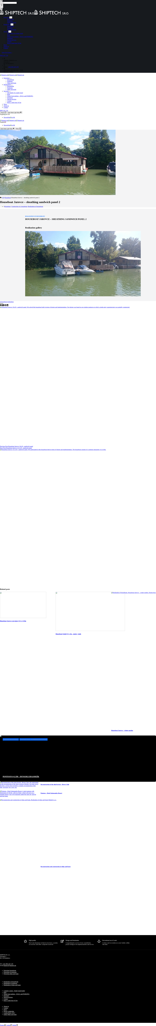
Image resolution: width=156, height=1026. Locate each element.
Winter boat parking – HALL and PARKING (20, 96)
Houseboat (7, 206)
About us (6, 106)
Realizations (7, 84)
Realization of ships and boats (12, 985)
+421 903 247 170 (8, 964)
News (5, 104)
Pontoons (10, 81)
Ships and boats (11, 83)
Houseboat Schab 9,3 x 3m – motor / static (68, 634)
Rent (8, 94)
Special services (11, 99)
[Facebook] (1, 305)
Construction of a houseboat (19, 206)
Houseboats (10, 79)
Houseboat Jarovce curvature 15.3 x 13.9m (13, 621)
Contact (6, 107)
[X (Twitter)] (3, 305)
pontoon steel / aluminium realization (33, 739)
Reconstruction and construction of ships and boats (56, 866)
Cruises (9, 101)
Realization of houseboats (11, 981)
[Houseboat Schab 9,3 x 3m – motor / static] (90, 630)
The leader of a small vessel (15, 93)
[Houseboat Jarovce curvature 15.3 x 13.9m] (23, 617)
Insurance (10, 97)
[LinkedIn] (7, 305)
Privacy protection (9, 1011)
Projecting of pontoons (10, 972)
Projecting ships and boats (11, 974)
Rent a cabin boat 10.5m (14, 102)
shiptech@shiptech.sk (10, 965)
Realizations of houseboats (35, 206)
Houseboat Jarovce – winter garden (122, 730)
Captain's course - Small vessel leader (14, 991)
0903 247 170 (4, 110)
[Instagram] (3, 1019)
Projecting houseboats (10, 970)
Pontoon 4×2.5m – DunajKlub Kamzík (21, 776)
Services (6, 91)
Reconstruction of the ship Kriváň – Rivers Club (55, 784)
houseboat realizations (7, 302)
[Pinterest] (5, 305)
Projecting (6, 78)
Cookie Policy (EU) (9, 1013)
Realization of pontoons (10, 983)
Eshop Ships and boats (10, 1014)
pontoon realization (11, 739)
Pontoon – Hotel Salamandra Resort (51, 793)
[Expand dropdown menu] (11, 78)
